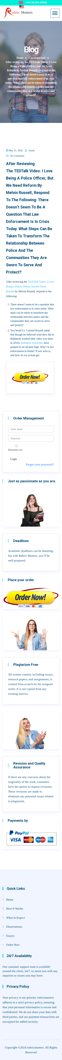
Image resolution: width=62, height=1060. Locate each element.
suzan (31, 150)
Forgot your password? (40, 464)
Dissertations (14, 926)
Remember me (15, 450)
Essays (10, 935)
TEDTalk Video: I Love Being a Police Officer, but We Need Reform (30, 286)
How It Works (14, 908)
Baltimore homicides (32, 342)
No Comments (17, 156)
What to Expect (15, 917)
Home (9, 899)
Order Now (13, 944)
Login (13, 459)
